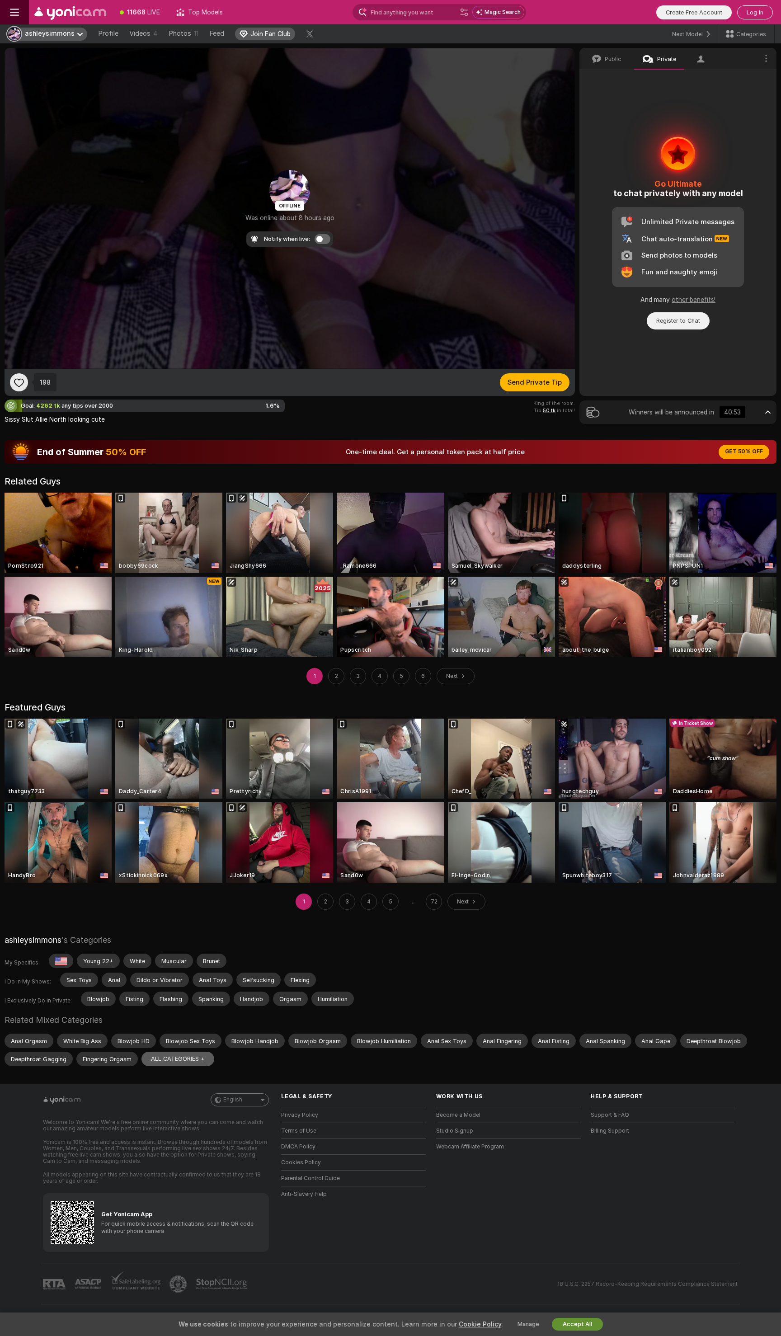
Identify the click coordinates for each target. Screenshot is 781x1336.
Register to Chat (678, 320)
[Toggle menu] (14, 12)
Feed (216, 33)
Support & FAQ (610, 1115)
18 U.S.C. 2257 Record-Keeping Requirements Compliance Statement (647, 1284)
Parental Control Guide (310, 1178)
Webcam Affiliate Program (470, 1146)
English (232, 1099)
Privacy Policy (299, 1115)
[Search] (464, 12)
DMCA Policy (298, 1146)
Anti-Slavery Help (304, 1194)
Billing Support (610, 1131)
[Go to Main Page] (70, 12)
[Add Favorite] (19, 382)
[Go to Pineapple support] (178, 1284)
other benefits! (693, 299)
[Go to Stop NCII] (222, 1284)
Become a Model (458, 1115)
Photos (183, 33)
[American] (61, 961)
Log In (755, 12)
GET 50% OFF (744, 451)
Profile (108, 33)
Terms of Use (298, 1131)
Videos (143, 33)
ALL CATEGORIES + (178, 1058)
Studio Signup (454, 1131)
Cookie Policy (480, 1324)
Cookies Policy (301, 1162)
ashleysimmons (33, 940)
